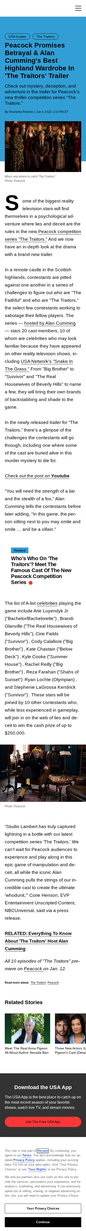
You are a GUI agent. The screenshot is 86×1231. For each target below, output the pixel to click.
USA (11, 8)
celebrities (47, 603)
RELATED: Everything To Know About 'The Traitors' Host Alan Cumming (38, 941)
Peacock (33, 968)
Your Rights (37, 1169)
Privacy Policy (24, 1160)
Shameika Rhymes (21, 112)
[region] (43, 1184)
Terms (26, 1155)
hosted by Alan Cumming (50, 323)
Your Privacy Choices (43, 1208)
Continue (43, 1222)
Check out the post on (37, 475)
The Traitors (38, 982)
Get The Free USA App (43, 1122)
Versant (42, 1151)
